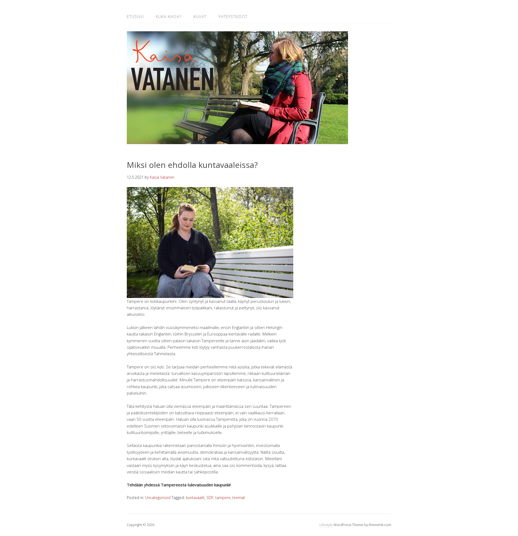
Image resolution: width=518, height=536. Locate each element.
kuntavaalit (195, 497)
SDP (209, 497)
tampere (222, 497)
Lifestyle (326, 524)
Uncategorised (158, 497)
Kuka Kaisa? (168, 16)
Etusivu (135, 16)
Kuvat (199, 16)
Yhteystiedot (233, 16)
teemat (238, 497)
